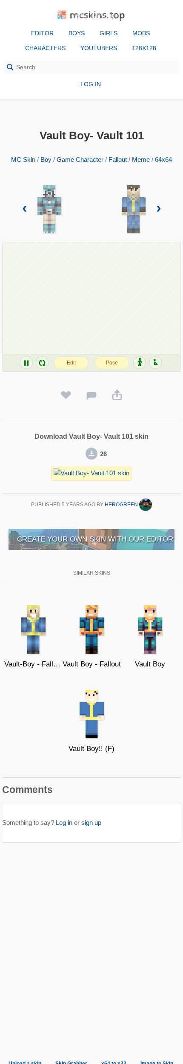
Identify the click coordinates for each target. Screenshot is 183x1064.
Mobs (141, 33)
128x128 (144, 48)
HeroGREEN (122, 505)
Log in (90, 84)
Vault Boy (150, 664)
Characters (45, 48)
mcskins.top (98, 15)
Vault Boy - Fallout (92, 664)
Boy (45, 159)
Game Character (80, 159)
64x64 (163, 159)
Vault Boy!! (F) (91, 749)
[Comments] (91, 395)
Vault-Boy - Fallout (33, 664)
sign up (91, 822)
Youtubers (98, 48)
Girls (108, 33)
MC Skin (23, 159)
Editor (42, 33)
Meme (141, 159)
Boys (77, 33)
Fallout (118, 159)
